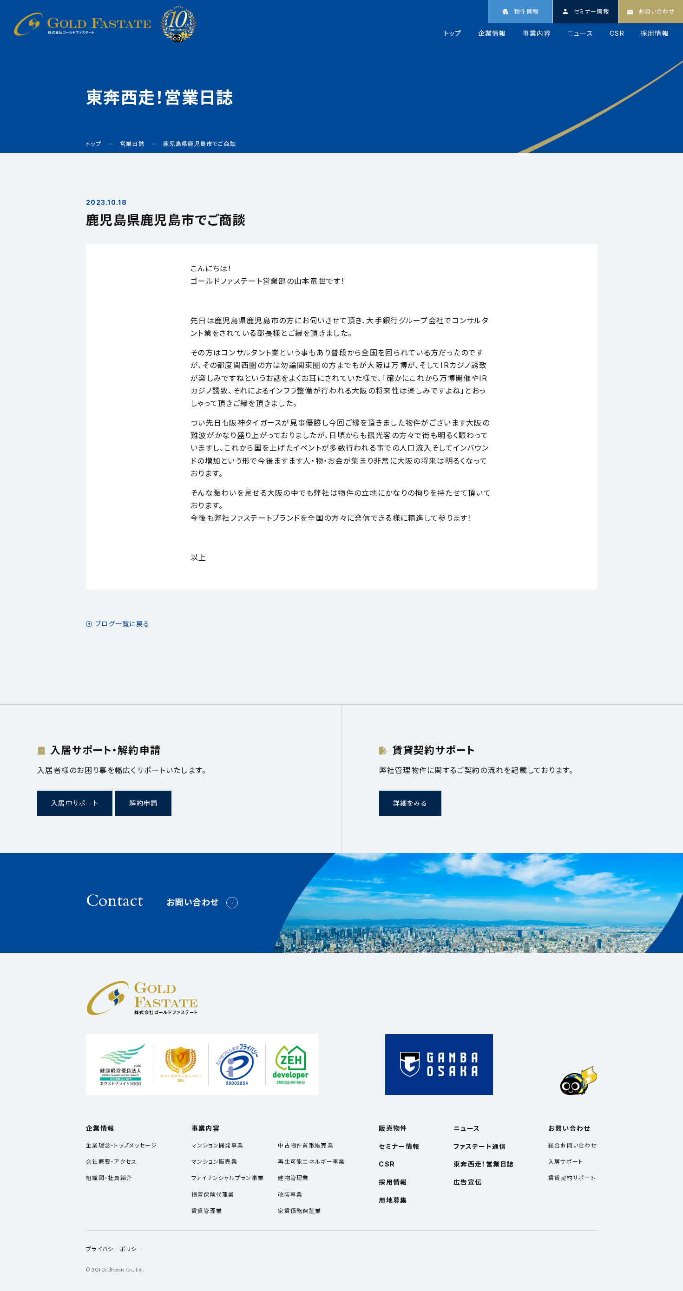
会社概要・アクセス (111, 1161)
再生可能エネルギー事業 (311, 1161)
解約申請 (143, 803)
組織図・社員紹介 (109, 1177)
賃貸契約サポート (572, 1177)
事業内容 (537, 33)
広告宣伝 (467, 1182)
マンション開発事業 (217, 1145)
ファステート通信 (479, 1146)
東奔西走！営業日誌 (483, 1164)
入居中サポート (75, 803)
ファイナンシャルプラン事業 (227, 1177)
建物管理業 (293, 1177)
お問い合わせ (192, 902)
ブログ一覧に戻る (122, 624)
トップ (453, 33)
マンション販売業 (214, 1161)
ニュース (580, 33)
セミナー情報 (399, 1146)
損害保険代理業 (213, 1194)
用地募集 (393, 1200)
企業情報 (492, 33)
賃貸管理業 (206, 1210)
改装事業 (290, 1194)
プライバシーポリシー (114, 1248)
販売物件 (393, 1128)
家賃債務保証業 (299, 1210)
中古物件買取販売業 (306, 1145)
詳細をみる (410, 803)
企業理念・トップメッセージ (122, 1145)
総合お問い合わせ (572, 1145)
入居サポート (566, 1161)
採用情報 (655, 33)
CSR (617, 33)
